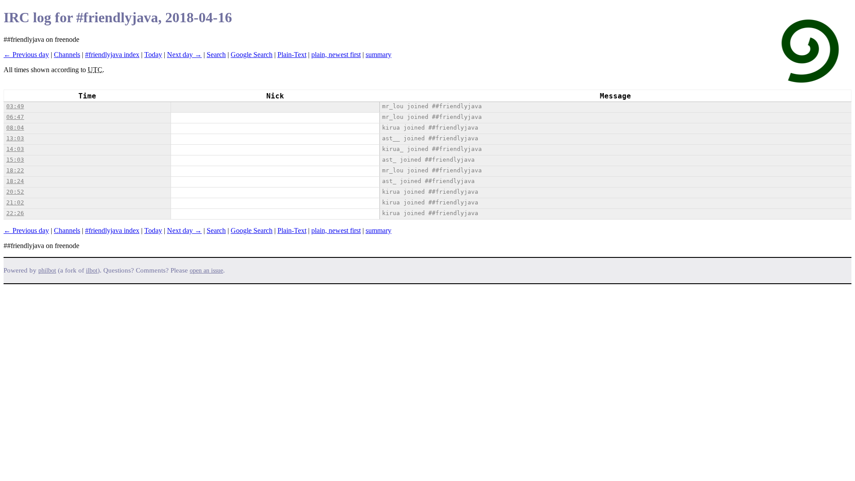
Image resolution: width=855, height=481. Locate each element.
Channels (67, 54)
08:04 (15, 127)
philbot (47, 270)
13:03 (15, 138)
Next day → (184, 54)
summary (378, 54)
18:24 (15, 181)
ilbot (92, 270)
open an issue (206, 270)
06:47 (15, 117)
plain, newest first (336, 54)
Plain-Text (291, 54)
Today (153, 54)
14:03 (15, 149)
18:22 (15, 170)
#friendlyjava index (112, 54)
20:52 (15, 191)
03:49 (15, 106)
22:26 (15, 213)
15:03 (15, 159)
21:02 (15, 202)
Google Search (252, 54)
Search (216, 54)
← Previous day (26, 54)
